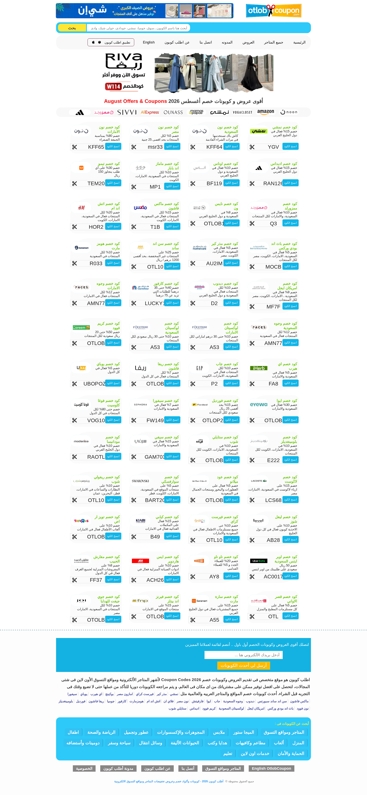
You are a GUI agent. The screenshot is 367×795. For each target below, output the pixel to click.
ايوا (208, 701)
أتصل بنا (188, 768)
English (149, 42)
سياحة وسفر (119, 742)
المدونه (227, 42)
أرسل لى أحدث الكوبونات (244, 665)
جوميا (110, 701)
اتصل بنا (206, 42)
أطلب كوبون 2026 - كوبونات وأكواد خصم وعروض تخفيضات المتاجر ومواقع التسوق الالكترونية (168, 781)
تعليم (227, 753)
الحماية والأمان (291, 753)
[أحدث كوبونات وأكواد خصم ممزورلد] (104, 112)
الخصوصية (84, 768)
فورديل (80, 701)
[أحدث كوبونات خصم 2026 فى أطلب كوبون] (272, 10)
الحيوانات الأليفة (185, 742)
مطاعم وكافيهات (250, 742)
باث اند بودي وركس (280, 708)
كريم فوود (209, 708)
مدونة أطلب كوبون (118, 768)
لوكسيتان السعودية (231, 708)
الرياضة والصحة (102, 732)
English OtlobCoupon (271, 768)
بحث (72, 28)
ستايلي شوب (177, 708)
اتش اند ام (153, 701)
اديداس (194, 708)
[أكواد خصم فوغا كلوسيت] (242, 112)
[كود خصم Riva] (183, 92)
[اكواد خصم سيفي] (127, 112)
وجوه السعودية (232, 701)
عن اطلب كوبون (177, 42)
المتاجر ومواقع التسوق (284, 732)
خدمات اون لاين (255, 753)
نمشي (173, 694)
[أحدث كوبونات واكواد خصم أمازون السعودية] (265, 112)
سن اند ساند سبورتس (272, 701)
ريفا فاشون (96, 701)
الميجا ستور (243, 732)
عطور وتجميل (136, 732)
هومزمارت (136, 701)
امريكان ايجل (255, 708)
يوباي (83, 694)
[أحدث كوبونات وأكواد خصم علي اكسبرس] (150, 112)
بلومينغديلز (66, 701)
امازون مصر (124, 694)
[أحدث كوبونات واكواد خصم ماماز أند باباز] (196, 112)
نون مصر (182, 701)
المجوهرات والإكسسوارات (181, 732)
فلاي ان (168, 701)
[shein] (145, 11)
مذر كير (161, 694)
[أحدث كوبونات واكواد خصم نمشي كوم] (219, 112)
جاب (216, 701)
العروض (248, 42)
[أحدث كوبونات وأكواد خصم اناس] (173, 112)
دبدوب (249, 701)
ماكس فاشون (299, 701)
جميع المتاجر (273, 42)
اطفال (73, 732)
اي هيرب (96, 694)
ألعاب (279, 742)
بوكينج (109, 694)
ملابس (219, 732)
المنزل (298, 742)
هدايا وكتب (217, 742)
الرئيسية (299, 42)
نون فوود (302, 708)
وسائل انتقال (150, 742)
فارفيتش (197, 701)
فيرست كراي (144, 694)
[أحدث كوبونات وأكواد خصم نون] (289, 112)
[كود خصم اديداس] (80, 112)
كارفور (121, 701)
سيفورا (72, 694)
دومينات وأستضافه (83, 742)
